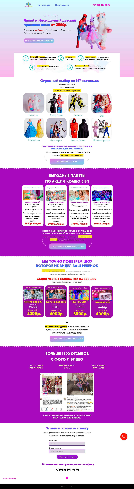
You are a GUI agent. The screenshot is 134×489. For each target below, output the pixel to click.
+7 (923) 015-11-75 (100, 4)
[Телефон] (67, 478)
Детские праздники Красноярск (123, 478)
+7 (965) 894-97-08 (67, 469)
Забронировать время (67, 457)
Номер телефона (55, 448)
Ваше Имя (53, 440)
